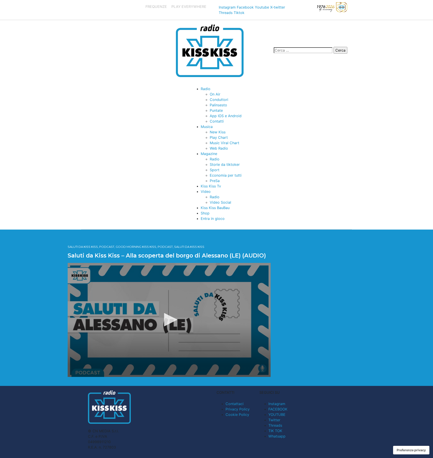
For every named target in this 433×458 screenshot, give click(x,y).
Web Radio (219, 148)
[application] (169, 320)
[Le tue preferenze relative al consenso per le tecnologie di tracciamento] (411, 450)
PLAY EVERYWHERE (188, 6)
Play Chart (219, 137)
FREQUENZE (156, 6)
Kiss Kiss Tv (211, 186)
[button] (169, 320)
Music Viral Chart (224, 143)
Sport (214, 170)
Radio (205, 89)
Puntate (216, 110)
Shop (205, 213)
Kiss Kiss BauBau (215, 207)
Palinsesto (218, 105)
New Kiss (218, 132)
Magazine (209, 153)
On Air (215, 94)
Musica (207, 126)
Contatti (217, 121)
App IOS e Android (226, 116)
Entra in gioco (213, 218)
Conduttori (219, 99)
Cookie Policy (237, 414)
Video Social (220, 202)
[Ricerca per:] (303, 50)
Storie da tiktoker (225, 164)
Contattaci (235, 403)
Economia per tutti (226, 175)
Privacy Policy (238, 409)
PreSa (215, 180)
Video (206, 191)
